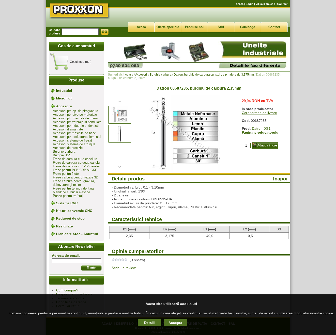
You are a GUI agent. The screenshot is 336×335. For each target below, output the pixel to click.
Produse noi (194, 27)
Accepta (175, 323)
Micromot (64, 98)
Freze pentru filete (66, 173)
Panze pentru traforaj (68, 196)
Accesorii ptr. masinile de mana (75, 118)
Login (249, 3)
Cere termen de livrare (259, 113)
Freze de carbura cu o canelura (75, 159)
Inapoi (280, 178)
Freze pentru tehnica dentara (73, 188)
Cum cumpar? (67, 290)
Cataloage (247, 27)
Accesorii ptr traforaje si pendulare (77, 122)
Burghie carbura (64, 151)
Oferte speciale (167, 27)
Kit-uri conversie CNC (74, 211)
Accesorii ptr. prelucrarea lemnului (77, 137)
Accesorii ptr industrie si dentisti (76, 126)
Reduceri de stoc (70, 219)
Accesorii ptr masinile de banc (74, 133)
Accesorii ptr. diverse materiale (75, 114)
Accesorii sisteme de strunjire (74, 144)
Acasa (240, 3)
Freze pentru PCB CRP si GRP (75, 170)
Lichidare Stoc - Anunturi (77, 234)
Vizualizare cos (265, 3)
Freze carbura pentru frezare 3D (75, 177)
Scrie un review (124, 268)
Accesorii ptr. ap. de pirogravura (75, 111)
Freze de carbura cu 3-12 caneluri (77, 166)
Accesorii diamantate (68, 129)
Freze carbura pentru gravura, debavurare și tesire (74, 183)
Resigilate (64, 226)
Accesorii (64, 106)
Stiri (221, 27)
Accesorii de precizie (68, 148)
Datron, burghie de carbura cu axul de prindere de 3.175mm (214, 74)
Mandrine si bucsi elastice (71, 192)
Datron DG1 (261, 128)
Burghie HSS (62, 155)
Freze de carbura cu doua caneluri (77, 162)
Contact (282, 3)
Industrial (64, 91)
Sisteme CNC (67, 203)
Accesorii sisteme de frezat (72, 140)
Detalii (149, 323)
